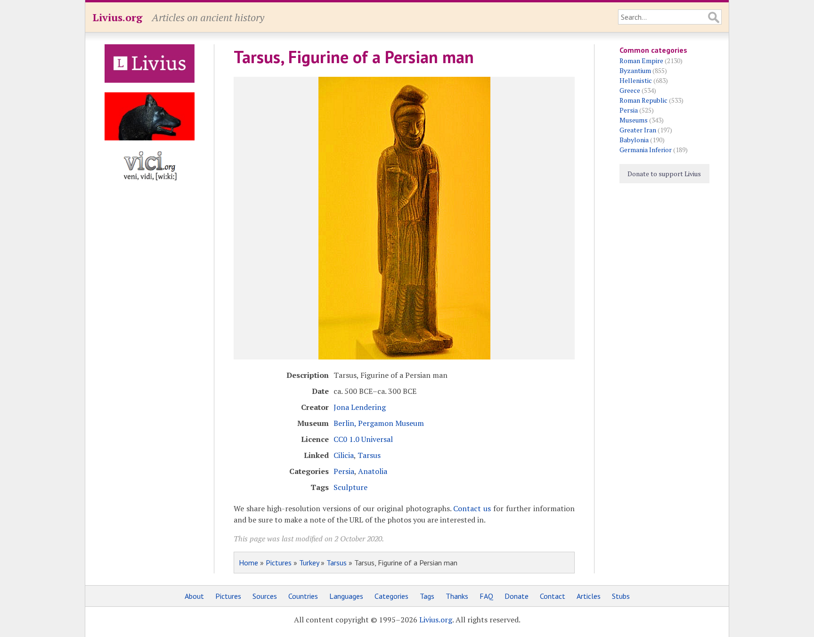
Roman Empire (641, 60)
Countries (303, 596)
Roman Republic (643, 100)
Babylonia (634, 139)
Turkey (309, 562)
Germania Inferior (645, 149)
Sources (264, 596)
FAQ (486, 596)
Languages (346, 596)
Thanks (457, 596)
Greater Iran (637, 129)
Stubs (621, 596)
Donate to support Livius (664, 173)
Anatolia (372, 471)
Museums (633, 119)
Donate (517, 596)
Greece (629, 90)
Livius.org (117, 17)
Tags (427, 596)
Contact (552, 596)
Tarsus (369, 455)
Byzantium (635, 70)
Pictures (279, 562)
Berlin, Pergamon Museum (379, 423)
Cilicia (344, 455)
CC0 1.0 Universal (363, 439)
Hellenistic (635, 80)
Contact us (472, 508)
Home (248, 562)
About (194, 596)
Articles (589, 596)
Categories (391, 596)
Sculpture (350, 487)
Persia (344, 471)
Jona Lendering (360, 407)
